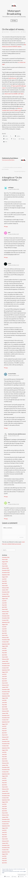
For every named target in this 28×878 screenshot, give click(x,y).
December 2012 (5, 845)
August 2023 (5, 576)
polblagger (11, 187)
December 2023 (5, 570)
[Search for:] (9, 549)
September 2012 (6, 851)
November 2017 (6, 717)
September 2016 (6, 748)
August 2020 (5, 646)
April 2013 (4, 836)
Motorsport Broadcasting (14, 12)
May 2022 (4, 605)
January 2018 (5, 713)
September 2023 (6, 574)
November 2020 (6, 639)
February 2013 (5, 841)
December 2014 (5, 793)
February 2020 (5, 659)
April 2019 (4, 680)
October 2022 (5, 594)
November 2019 (6, 665)
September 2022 (6, 596)
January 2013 (5, 843)
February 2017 (5, 737)
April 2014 (4, 810)
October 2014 (5, 797)
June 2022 (4, 602)
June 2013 (4, 832)
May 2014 (4, 808)
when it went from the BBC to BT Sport (14, 93)
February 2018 (5, 711)
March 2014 (5, 812)
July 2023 (4, 579)
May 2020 (4, 652)
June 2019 (4, 676)
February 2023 (5, 587)
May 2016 (4, 756)
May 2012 (4, 860)
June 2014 (4, 806)
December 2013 (5, 819)
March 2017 (5, 734)
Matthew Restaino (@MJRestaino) (17, 434)
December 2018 (5, 689)
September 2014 (6, 799)
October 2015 (5, 771)
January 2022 (5, 613)
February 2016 (5, 763)
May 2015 (4, 782)
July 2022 (4, 600)
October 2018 (5, 693)
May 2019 (4, 678)
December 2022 (5, 592)
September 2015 (6, 774)
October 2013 (5, 823)
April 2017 (4, 732)
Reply (6, 226)
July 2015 (4, 778)
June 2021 (4, 628)
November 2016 (6, 743)
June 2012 (4, 858)
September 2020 (6, 644)
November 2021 (6, 618)
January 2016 (5, 765)
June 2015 (4, 780)
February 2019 (5, 685)
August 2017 (5, 724)
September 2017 (6, 722)
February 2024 (5, 568)
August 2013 (5, 828)
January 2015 (5, 791)
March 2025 (5, 559)
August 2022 (5, 598)
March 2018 (5, 709)
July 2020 (4, 648)
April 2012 (4, 862)
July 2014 (4, 804)
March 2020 (5, 657)
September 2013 (6, 825)
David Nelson (6, 31)
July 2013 (4, 830)
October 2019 (5, 667)
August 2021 (5, 624)
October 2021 (5, 620)
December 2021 (5, 615)
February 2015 (5, 789)
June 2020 (4, 650)
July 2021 (4, 626)
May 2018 (4, 704)
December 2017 (5, 715)
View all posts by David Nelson (8, 160)
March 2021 (5, 635)
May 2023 (4, 581)
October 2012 (5, 849)
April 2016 (4, 758)
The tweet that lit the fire (19, 172)
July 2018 (4, 700)
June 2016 (4, 754)
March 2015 (5, 786)
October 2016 (5, 745)
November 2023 (6, 572)
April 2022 (4, 607)
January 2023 (5, 589)
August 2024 (5, 561)
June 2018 (4, 702)
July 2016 (4, 752)
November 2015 (6, 769)
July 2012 (4, 856)
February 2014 (5, 815)
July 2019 (4, 674)
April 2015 (4, 784)
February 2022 (5, 611)
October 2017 (5, 719)
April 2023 (4, 583)
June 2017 (4, 728)
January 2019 (5, 687)
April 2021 (4, 633)
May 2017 (4, 730)
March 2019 (5, 683)
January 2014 (5, 817)
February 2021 (5, 637)
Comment (21, 537)
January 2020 (5, 661)
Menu (14, 20)
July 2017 (4, 726)
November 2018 (6, 691)
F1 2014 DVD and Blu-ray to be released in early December (12, 168)
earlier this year (12, 78)
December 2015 (5, 767)
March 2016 (5, 761)
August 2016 (5, 750)
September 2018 (6, 696)
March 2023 (5, 585)
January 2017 (5, 739)
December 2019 (5, 663)
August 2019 (5, 672)
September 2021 (6, 622)
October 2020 (5, 641)
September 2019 (6, 670)
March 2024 (5, 566)
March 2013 (5, 838)
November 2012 (6, 847)
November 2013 (6, 821)
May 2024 (4, 563)
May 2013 (4, 834)
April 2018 (4, 706)
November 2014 (6, 795)
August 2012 (5, 854)
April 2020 (4, 654)
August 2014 (5, 802)
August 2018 (5, 698)
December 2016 (5, 741)
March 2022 (5, 609)
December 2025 (5, 557)
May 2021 (4, 631)
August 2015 (5, 776)
